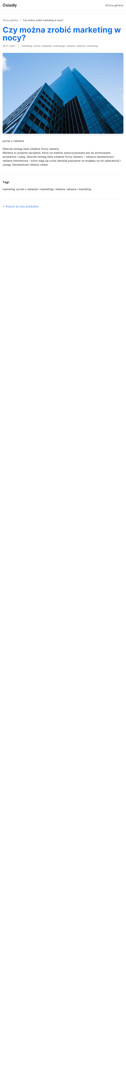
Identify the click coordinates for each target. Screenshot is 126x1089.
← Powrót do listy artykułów (20, 206)
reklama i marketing (87, 45)
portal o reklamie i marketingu (49, 45)
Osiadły (10, 5)
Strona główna (114, 5)
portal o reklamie (13, 141)
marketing (26, 45)
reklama (71, 45)
